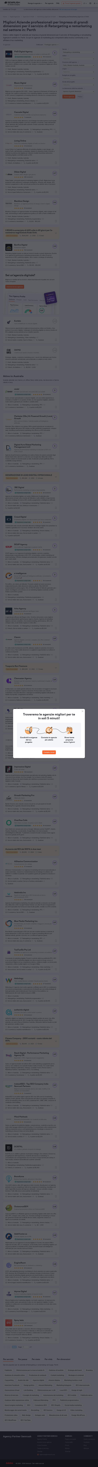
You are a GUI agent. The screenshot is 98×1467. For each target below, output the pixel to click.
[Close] (82, 711)
